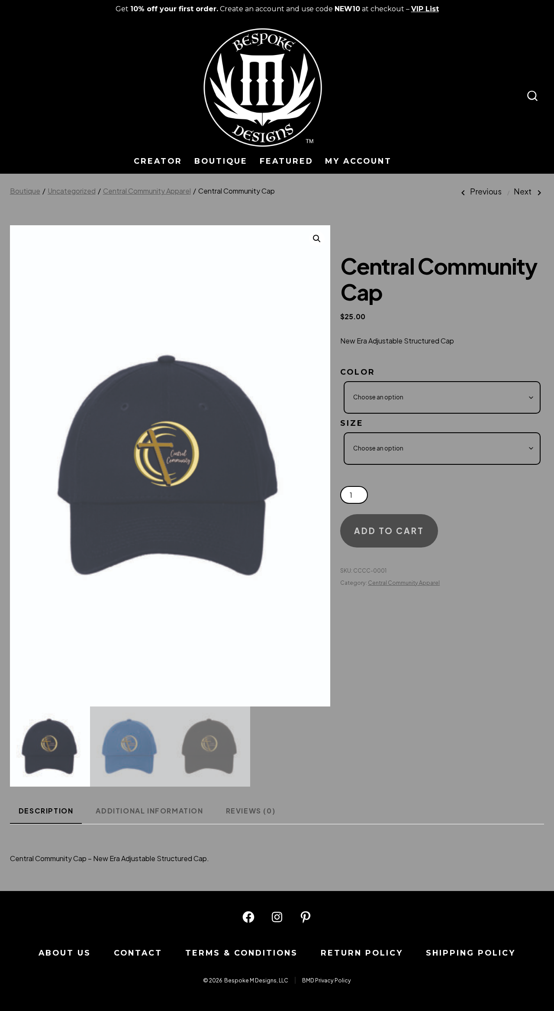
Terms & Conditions (241, 952)
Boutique (221, 160)
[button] (317, 238)
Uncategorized (72, 190)
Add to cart (389, 530)
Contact (138, 952)
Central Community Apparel (147, 190)
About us (65, 952)
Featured (286, 160)
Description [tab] (46, 810)
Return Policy (362, 952)
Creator (158, 160)
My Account (358, 160)
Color (357, 371)
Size (352, 423)
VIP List (425, 9)
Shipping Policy (470, 952)
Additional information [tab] (149, 810)
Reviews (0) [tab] (251, 810)
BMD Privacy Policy (326, 980)
